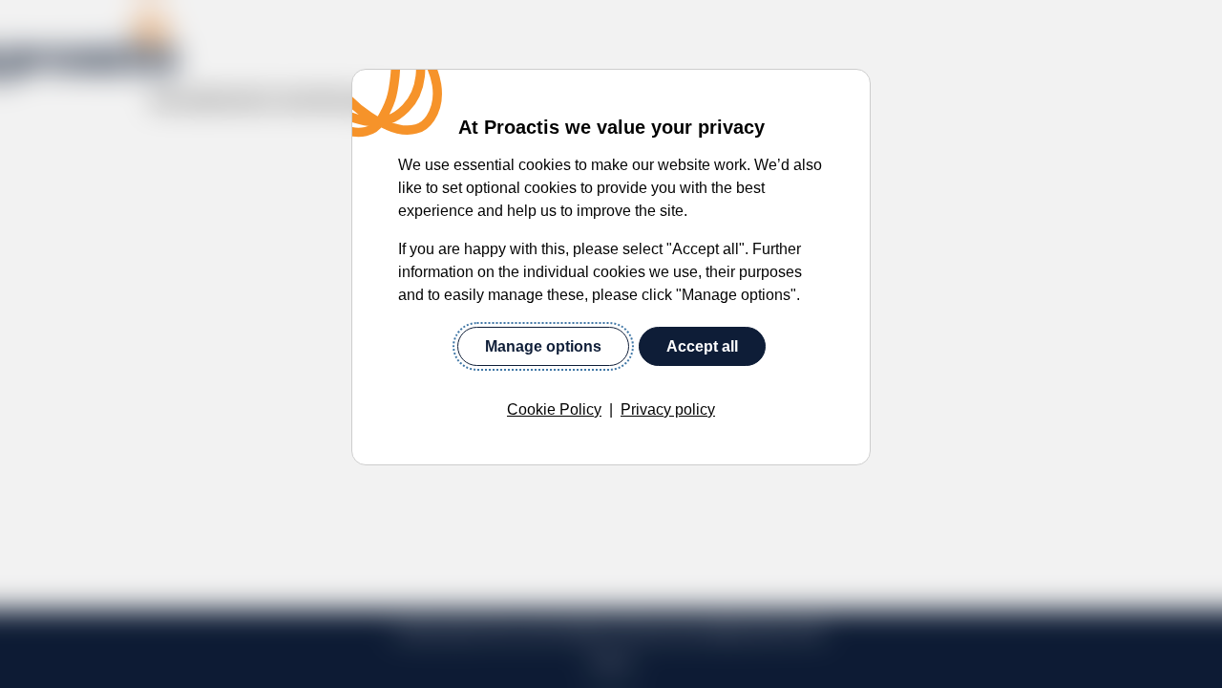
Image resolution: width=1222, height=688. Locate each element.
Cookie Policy (554, 409)
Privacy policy (668, 409)
